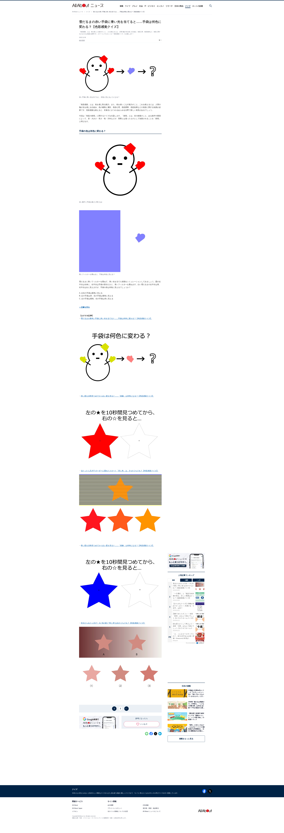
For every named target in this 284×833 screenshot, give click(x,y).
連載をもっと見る (186, 739)
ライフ (127, 6)
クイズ (187, 6)
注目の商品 (179, 6)
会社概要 (110, 805)
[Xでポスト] (155, 733)
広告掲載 (146, 805)
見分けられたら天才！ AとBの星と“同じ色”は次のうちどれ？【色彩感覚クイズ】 (113, 623)
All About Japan (77, 808)
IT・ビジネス (150, 6)
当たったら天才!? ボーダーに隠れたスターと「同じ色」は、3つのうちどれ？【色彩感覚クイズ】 (119, 471)
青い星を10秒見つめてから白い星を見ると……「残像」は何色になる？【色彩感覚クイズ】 (117, 545)
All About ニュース (77, 12)
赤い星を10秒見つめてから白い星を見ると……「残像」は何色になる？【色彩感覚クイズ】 (117, 396)
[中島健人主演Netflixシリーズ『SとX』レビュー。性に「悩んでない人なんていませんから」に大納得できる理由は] (196, 693)
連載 (121, 6)
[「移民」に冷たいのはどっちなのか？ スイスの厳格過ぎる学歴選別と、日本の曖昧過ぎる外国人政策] (196, 728)
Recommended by (191, 643)
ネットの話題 (197, 6)
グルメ (134, 6)
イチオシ (75, 811)
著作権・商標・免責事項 (151, 808)
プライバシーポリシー (115, 808)
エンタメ (160, 6)
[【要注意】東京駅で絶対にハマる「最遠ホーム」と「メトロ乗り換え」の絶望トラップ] (196, 716)
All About (75, 805)
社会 (141, 6)
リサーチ (169, 6)
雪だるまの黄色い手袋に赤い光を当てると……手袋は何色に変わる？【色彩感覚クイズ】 (116, 318)
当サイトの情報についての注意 (118, 811)
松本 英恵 (82, 40)
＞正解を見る (84, 307)
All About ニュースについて (152, 811)
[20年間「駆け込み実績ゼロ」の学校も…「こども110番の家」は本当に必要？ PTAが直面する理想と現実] (196, 705)
